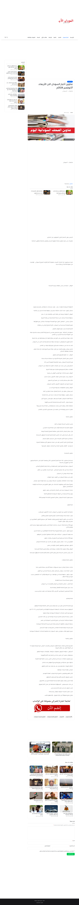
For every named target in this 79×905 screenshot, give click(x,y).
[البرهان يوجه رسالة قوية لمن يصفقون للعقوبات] (51, 795)
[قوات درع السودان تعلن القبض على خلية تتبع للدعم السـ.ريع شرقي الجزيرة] (36, 769)
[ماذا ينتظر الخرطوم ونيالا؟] (36, 795)
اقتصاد (59, 37)
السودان (61, 716)
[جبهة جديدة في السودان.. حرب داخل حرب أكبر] (51, 769)
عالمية (55, 37)
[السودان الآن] (66, 20)
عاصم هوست (38, 902)
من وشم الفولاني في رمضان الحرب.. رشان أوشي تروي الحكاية (12, 67)
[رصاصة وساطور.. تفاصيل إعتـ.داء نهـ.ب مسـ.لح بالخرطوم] (46, 192)
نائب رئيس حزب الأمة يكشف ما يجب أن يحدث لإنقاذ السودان (12, 101)
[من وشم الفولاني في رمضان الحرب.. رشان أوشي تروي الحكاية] (69, 192)
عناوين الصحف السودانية (39, 716)
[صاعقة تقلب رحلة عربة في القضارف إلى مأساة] (66, 782)
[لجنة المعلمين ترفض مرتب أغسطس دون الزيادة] (66, 808)
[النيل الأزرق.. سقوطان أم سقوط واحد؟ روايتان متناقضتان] (51, 809)
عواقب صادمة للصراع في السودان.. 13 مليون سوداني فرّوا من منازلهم (12, 107)
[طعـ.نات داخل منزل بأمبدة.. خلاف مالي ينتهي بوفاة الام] (66, 769)
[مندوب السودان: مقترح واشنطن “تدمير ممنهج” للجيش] (66, 795)
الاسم (73, 840)
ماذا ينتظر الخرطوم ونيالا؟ (38, 800)
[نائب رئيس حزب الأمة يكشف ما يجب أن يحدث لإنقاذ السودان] (51, 782)
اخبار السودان (65, 37)
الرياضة (50, 37)
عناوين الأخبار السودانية (52, 716)
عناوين (71, 183)
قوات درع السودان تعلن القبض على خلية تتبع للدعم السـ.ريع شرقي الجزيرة (11, 89)
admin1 (71, 112)
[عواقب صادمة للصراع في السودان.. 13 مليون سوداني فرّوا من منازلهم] (36, 782)
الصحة (38, 37)
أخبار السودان (68, 716)
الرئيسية (72, 37)
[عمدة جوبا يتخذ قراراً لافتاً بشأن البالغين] (36, 809)
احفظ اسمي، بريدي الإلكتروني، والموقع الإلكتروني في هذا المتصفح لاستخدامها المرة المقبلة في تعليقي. (56, 851)
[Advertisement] (39, 7)
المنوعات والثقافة (31, 37)
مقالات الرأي (44, 37)
